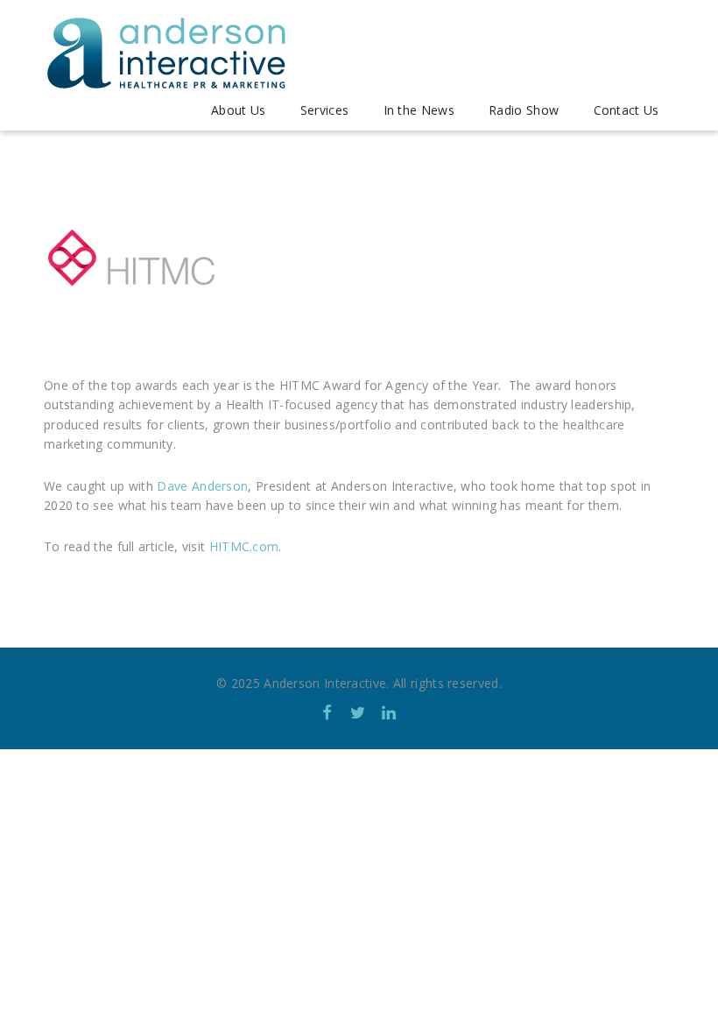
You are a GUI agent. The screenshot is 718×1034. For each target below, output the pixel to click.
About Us (238, 110)
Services (324, 110)
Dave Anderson (202, 486)
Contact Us (626, 110)
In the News (419, 110)
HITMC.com (244, 546)
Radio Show (524, 110)
